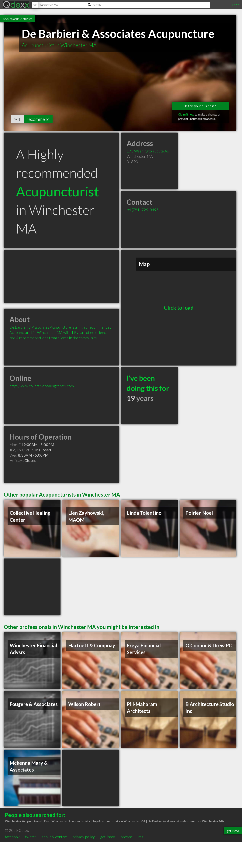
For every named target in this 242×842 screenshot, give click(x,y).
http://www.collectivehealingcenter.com (41, 386)
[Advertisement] (61, 276)
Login (235, 4)
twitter (30, 836)
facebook (12, 836)
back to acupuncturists (17, 18)
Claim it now (186, 114)
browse (127, 836)
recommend (38, 119)
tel (143, 209)
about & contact (54, 836)
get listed (107, 836)
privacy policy (84, 836)
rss (140, 836)
